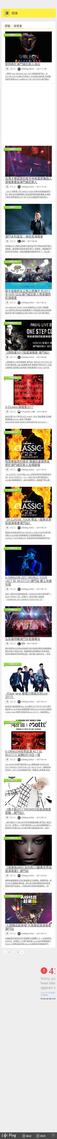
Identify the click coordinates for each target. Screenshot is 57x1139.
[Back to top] (52, 1128)
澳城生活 (27, 1135)
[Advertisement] (28, 113)
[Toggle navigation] (53, 1135)
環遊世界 (41, 1135)
